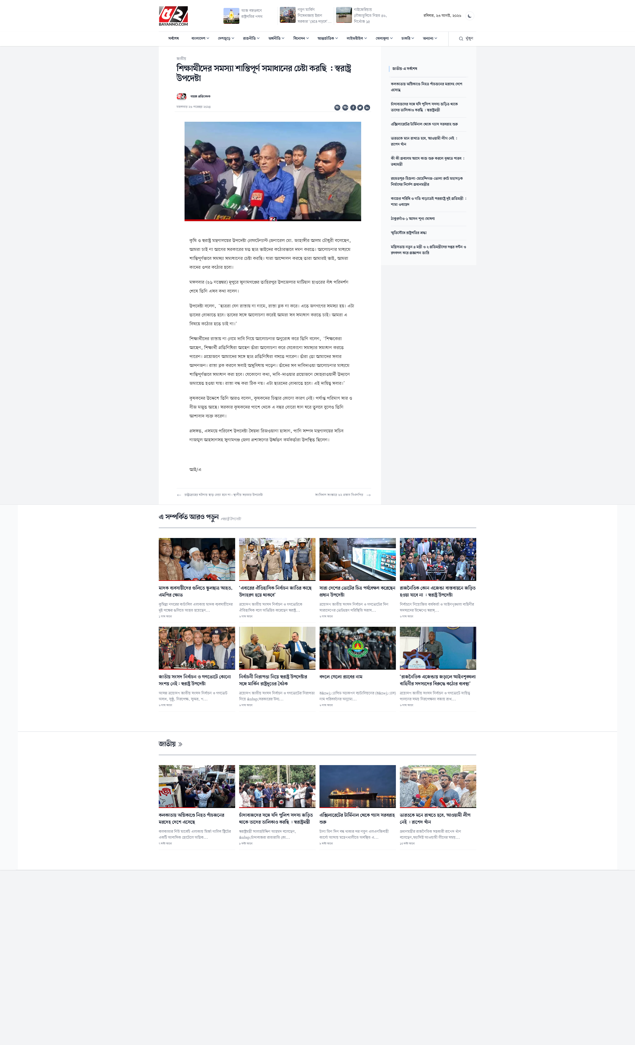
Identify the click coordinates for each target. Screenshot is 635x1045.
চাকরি (409, 39)
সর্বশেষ (173, 38)
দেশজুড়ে (227, 39)
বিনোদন (302, 39)
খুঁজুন (469, 38)
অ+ (345, 107)
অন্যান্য (431, 39)
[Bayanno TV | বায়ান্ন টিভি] (173, 16)
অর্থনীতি (277, 39)
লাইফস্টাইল (358, 39)
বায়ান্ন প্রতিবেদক (200, 96)
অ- (337, 107)
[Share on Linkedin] (367, 108)
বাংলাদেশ (201, 39)
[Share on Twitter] (360, 108)
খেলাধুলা (386, 39)
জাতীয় (181, 59)
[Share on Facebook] (353, 108)
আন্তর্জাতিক (329, 39)
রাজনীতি (253, 39)
